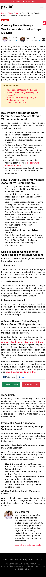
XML (40, 559)
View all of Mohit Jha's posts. (28, 545)
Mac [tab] (23, 377)
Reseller (33, 559)
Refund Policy (21, 559)
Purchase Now (31, 384)
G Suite (5, 20)
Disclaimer (8, 559)
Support (15, 2)
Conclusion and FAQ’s (17, 103)
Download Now (11, 384)
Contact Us (29, 2)
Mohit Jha (12, 40)
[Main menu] (42, 7)
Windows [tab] (10, 377)
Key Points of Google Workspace (22, 90)
